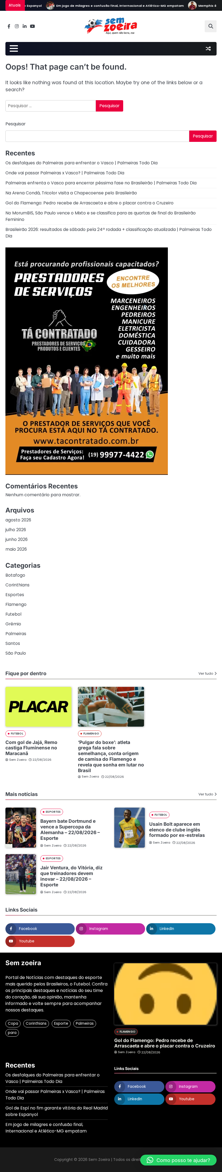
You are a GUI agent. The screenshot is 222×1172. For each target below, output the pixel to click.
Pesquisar (15, 124)
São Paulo (15, 653)
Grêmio (13, 624)
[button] (178, 1160)
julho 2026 (15, 530)
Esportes (14, 595)
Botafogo (15, 575)
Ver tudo (205, 673)
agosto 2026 (18, 520)
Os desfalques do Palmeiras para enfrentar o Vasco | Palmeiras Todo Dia (81, 163)
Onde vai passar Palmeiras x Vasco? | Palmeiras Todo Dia (64, 173)
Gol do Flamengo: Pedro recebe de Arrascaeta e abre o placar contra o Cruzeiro (89, 203)
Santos (12, 643)
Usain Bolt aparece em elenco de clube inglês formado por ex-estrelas (177, 829)
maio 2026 (16, 549)
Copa (13, 1023)
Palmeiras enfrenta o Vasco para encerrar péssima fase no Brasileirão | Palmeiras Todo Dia (101, 183)
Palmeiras (15, 633)
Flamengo (16, 604)
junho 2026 (16, 539)
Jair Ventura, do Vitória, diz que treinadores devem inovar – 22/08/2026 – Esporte (71, 876)
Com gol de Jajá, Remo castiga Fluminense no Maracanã (31, 747)
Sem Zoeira (18, 760)
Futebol (13, 614)
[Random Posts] (208, 49)
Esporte (61, 1023)
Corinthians (17, 585)
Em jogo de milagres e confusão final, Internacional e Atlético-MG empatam (110, 6)
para (12, 1032)
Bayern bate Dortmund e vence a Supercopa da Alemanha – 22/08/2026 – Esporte (70, 829)
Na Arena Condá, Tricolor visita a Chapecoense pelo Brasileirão (71, 193)
